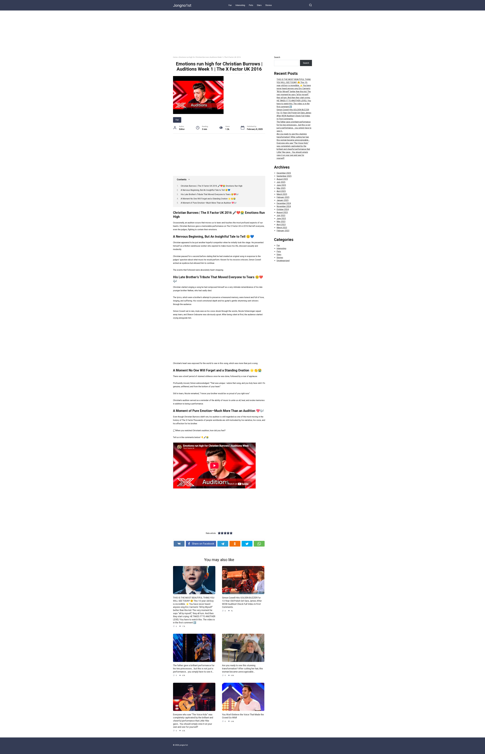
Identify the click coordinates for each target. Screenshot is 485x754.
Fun (230, 5)
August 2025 (282, 179)
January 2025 (282, 200)
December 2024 (284, 203)
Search (277, 57)
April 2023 (281, 224)
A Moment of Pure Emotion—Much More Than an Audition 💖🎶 (209, 203)
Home (175, 57)
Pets (251, 5)
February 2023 (283, 230)
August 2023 (282, 212)
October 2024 (283, 209)
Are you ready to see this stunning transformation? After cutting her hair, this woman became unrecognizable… (242, 668)
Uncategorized (283, 260)
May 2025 (281, 188)
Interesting (240, 5)
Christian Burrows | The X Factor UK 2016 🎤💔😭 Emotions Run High (211, 186)
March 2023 (282, 227)
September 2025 (284, 176)
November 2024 (284, 206)
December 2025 (284, 173)
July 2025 (281, 182)
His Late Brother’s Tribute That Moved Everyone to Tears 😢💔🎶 (210, 194)
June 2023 (281, 218)
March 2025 (282, 194)
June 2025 (281, 185)
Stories (268, 5)
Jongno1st (182, 5)
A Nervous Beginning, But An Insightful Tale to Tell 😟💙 (205, 190)
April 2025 (281, 191)
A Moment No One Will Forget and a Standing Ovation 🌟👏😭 (208, 198)
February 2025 (283, 197)
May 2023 (281, 221)
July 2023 (281, 215)
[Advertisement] (242, 35)
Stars (259, 5)
